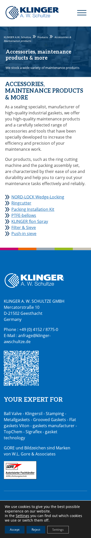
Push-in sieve (23, 233)
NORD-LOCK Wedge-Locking (37, 197)
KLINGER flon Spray (29, 221)
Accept (14, 529)
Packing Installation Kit (32, 209)
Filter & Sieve (23, 227)
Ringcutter (21, 203)
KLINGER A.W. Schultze (32, 12)
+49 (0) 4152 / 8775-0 (38, 329)
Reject (36, 529)
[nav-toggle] (79, 12)
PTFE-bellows (23, 215)
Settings (22, 516)
